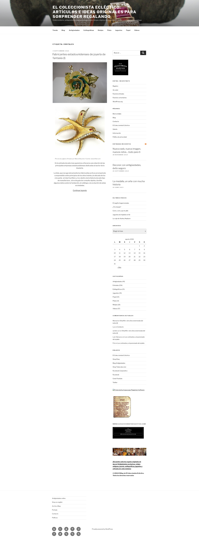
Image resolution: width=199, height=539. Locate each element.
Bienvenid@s (117, 114)
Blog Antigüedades (119, 363)
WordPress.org (118, 101)
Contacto (116, 121)
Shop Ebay (116, 359)
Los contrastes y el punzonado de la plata (130, 343)
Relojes (100, 30)
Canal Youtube (117, 378)
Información (117, 133)
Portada (54, 510)
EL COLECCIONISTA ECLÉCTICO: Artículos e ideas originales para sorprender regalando (94, 12)
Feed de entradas (118, 94)
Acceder (115, 90)
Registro (115, 86)
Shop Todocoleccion (119, 367)
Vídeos (136, 30)
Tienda (55, 30)
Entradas (116, 285)
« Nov (119, 267)
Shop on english (57, 502)
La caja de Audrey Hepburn (121, 218)
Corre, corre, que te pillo (120, 211)
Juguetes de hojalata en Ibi (121, 214)
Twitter (115, 382)
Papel (128, 30)
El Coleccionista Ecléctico (121, 125)
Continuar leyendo (80, 190)
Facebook (116, 375)
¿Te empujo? (117, 207)
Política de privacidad (120, 137)
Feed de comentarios (120, 97)
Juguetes (118, 30)
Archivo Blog (56, 506)
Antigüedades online (59, 498)
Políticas (55, 518)
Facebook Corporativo (120, 371)
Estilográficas (89, 30)
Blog (63, 30)
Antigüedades (74, 30)
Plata (109, 30)
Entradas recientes (122, 144)
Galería (115, 129)
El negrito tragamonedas (121, 203)
